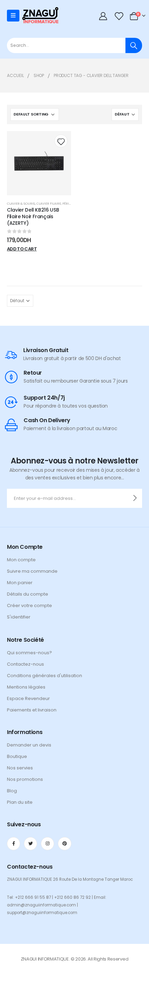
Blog (12, 790)
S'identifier (18, 617)
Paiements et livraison (31, 710)
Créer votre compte (29, 605)
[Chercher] (133, 45)
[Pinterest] (64, 843)
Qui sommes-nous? (29, 652)
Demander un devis (29, 745)
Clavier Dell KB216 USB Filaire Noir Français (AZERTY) (33, 216)
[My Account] (103, 16)
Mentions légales (26, 687)
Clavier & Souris (21, 203)
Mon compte (21, 559)
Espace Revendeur (28, 698)
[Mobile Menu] (13, 16)
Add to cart (22, 249)
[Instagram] (47, 843)
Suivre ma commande (32, 571)
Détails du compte (27, 594)
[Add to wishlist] (61, 141)
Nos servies (20, 768)
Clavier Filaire (48, 203)
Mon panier (20, 582)
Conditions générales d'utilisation (44, 675)
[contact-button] (135, 498)
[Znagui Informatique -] (40, 16)
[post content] (39, 163)
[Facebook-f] (13, 843)
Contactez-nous (25, 664)
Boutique (17, 756)
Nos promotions (25, 779)
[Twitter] (30, 843)
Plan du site (20, 802)
